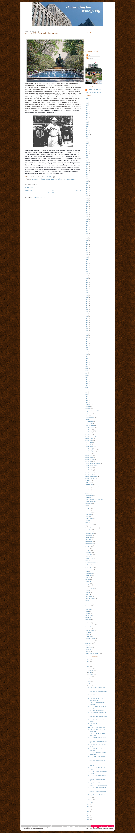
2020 (88, 659)
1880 (86, 142)
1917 (86, 214)
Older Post (78, 190)
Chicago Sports (88, 470)
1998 (86, 362)
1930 (86, 239)
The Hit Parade (88, 632)
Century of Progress (90, 425)
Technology (88, 628)
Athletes (87, 415)
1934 (86, 246)
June (89, 681)
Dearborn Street (89, 495)
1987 (86, 347)
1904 (86, 189)
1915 (86, 210)
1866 (86, 122)
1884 (86, 149)
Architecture (88, 408)
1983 (86, 339)
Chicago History (89, 448)
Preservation (88, 592)
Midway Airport (89, 569)
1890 (86, 162)
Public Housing (89, 596)
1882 (86, 145)
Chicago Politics (89, 457)
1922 (86, 223)
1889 (86, 159)
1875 (86, 132)
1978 (86, 330)
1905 (86, 191)
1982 (86, 337)
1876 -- (87, 134)
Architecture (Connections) (91, 410)
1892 (86, 166)
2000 (86, 366)
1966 (86, 307)
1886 (86, 153)
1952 (86, 280)
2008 (86, 381)
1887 (86, 155)
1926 (86, 231)
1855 (86, 103)
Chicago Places (88, 455)
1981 (86, 335)
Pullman (87, 600)
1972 (86, 318)
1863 (86, 117)
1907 (86, 195)
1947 (86, 271)
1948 (86, 273)
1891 (86, 164)
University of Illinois (90, 640)
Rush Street (88, 609)
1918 (86, 216)
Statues (87, 621)
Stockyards (88, 623)
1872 (86, 128)
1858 (86, 107)
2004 (86, 373)
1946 (86, 269)
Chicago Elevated (89, 438)
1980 (86, 334)
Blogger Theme (89, 828)
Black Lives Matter (89, 421)
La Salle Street (88, 537)
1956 (86, 288)
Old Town (87, 583)
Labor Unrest (88, 539)
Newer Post (28, 190)
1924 (86, 227)
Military (87, 571)
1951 (86, 278)
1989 (86, 349)
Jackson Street (88, 535)
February (90, 799)
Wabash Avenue (89, 642)
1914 (86, 208)
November (90, 670)
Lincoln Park (88, 552)
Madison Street (88, 554)
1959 (86, 294)
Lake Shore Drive (89, 543)
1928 (86, 235)
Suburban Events (89, 626)
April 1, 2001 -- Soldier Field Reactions (97, 794)
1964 (86, 303)
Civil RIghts (88, 480)
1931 (86, 240)
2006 (86, 377)
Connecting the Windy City (37, 828)
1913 (86, 206)
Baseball (87, 419)
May (89, 683)
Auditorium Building (90, 417)
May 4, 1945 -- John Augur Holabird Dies (97, 727)
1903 (86, 187)
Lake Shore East (89, 545)
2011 (86, 387)
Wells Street (88, 649)
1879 (86, 140)
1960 (86, 295)
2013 (86, 391)
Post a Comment (29, 187)
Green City (87, 510)
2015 (86, 394)
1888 (86, 157)
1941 (86, 259)
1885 (86, 151)
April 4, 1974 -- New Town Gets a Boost (97, 785)
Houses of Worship (89, 524)
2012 (86, 389)
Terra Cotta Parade (89, 630)
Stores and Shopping (90, 624)
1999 (86, 364)
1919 (86, 218)
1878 (86, 138)
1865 (86, 121)
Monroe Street (88, 575)
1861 (86, 113)
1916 (86, 212)
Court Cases (88, 489)
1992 (86, 354)
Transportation (88, 636)
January (90, 802)
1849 (86, 100)
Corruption (88, 488)
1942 (86, 261)
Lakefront (87, 548)
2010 (86, 385)
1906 (86, 193)
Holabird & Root (89, 518)
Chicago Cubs (88, 434)
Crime (86, 491)
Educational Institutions (90, 501)
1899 (86, 180)
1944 (86, 265)
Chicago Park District (90, 451)
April (89, 685)
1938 (86, 254)
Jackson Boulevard (89, 533)
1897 (86, 176)
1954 (86, 284)
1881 (86, 143)
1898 (86, 178)
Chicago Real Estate (89, 459)
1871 (86, 126)
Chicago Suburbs (89, 474)
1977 (86, 328)
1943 (86, 263)
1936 (86, 250)
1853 (86, 102)
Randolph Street (89, 604)
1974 (86, 322)
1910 (86, 200)
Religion (87, 607)
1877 (86, 136)
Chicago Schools (89, 467)
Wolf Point (87, 651)
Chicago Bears (88, 429)
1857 (86, 105)
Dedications (88, 497)
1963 (86, 301)
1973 (86, 320)
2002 (86, 370)
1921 (86, 221)
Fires (86, 505)
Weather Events (89, 647)
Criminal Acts (88, 493)
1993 (86, 356)
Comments (90, 58)
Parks (86, 586)
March (89, 797)
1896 (86, 174)
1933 (86, 244)
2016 (86, 396)
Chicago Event (88, 440)
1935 (86, 248)
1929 (86, 237)
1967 (86, 309)
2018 (86, 400)
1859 (86, 109)
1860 (86, 111)
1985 (86, 343)
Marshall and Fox (89, 558)
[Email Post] (54, 177)
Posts (89, 55)
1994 (86, 358)
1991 (86, 353)
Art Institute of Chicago (38, 179)
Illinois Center (88, 529)
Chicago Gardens (89, 446)
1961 (86, 297)
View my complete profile (93, 92)
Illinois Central (88, 531)
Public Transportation (90, 598)
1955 (86, 286)
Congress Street (89, 484)
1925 (86, 229)
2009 (86, 383)
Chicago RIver (88, 461)
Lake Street (88, 546)
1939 (86, 256)
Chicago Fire (88, 444)
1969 (86, 313)
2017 (86, 398)
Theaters (87, 634)
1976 (86, 326)
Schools (87, 611)
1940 (86, 257)
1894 (86, 170)
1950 (86, 277)
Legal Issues (88, 550)
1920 (86, 219)
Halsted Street (88, 512)
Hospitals (87, 520)
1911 (86, 202)
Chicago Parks (88, 453)
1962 (86, 299)
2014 (86, 392)
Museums (87, 577)
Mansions (87, 556)
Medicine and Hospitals (90, 562)
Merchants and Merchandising (92, 566)
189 (86, 160)
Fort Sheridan (88, 507)
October (90, 672)
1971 (86, 316)
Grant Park (87, 508)
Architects (87, 406)
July (89, 679)
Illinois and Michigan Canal (91, 528)
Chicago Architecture (90, 427)
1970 (86, 315)
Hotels (86, 522)
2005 (86, 375)
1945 (86, 267)
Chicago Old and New (94, 89)
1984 (86, 341)
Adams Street (88, 404)
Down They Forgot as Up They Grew (94, 499)
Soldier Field (88, 617)
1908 (86, 197)
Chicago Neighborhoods (91, 449)
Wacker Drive (88, 643)
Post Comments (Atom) (39, 198)
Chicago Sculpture (89, 469)
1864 (86, 119)
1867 (86, 124)
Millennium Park (89, 573)
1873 (86, 130)
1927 (86, 233)
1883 (86, 147)
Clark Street (88, 482)
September (90, 674)
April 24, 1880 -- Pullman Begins (95, 710)
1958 (86, 292)
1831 (86, 98)
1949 (86, 275)
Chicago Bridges (89, 431)
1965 (86, 305)
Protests (87, 594)
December (90, 668)
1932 (86, 242)
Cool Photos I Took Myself (62, 179)
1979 (86, 332)
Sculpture (73, 179)
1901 (86, 183)
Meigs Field (88, 564)
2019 (86, 402)
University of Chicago (90, 638)
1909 (86, 199)
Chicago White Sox (89, 478)
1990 (86, 351)
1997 (86, 360)
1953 (86, 282)
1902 (86, 185)
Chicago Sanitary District (91, 465)
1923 (86, 225)
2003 (86, 372)
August (90, 676)
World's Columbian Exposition (92, 653)
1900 (86, 181)
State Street (88, 619)
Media (86, 560)
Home (53, 190)
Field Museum (88, 503)
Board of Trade (89, 423)
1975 (86, 324)
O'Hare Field (88, 581)
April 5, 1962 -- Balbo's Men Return (96, 783)
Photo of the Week (89, 588)
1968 (86, 311)
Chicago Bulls (88, 432)
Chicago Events (50, 179)
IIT (86, 526)
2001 (86, 368)
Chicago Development (90, 436)
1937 (86, 252)
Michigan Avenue (89, 567)
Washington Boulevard (90, 645)
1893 (86, 168)
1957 (86, 290)
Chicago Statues (89, 472)
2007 (86, 379)
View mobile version (53, 193)
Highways (87, 516)
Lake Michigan (88, 541)
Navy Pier (87, 579)
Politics (87, 590)
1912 (86, 204)
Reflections (88, 605)
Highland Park (88, 514)
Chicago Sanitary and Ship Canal (93, 463)
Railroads (87, 602)
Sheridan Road (88, 615)
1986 (86, 345)
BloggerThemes (98, 828)
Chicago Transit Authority (91, 476)
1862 (86, 115)
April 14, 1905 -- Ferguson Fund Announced (41, 33)
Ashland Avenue (89, 413)
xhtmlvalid (110, 828)
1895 (86, 172)
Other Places (88, 584)
